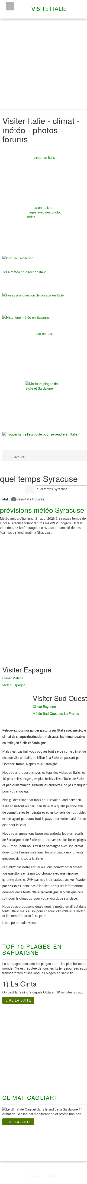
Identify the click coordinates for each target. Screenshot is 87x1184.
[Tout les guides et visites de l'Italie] (44, 350)
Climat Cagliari (29, 1097)
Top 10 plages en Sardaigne (32, 949)
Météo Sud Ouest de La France (56, 713)
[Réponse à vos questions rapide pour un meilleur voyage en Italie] (33, 297)
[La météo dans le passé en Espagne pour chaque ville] (26, 316)
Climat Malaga (12, 678)
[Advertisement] (43, 64)
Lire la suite (18, 1000)
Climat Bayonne (44, 706)
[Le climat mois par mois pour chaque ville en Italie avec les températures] (44, 174)
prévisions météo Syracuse (42, 510)
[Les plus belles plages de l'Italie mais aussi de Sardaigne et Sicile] (44, 400)
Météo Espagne (14, 685)
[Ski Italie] (17, 257)
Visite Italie (49, 7)
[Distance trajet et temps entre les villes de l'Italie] (39, 433)
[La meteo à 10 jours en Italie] (44, 272)
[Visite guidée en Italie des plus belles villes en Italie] (44, 224)
